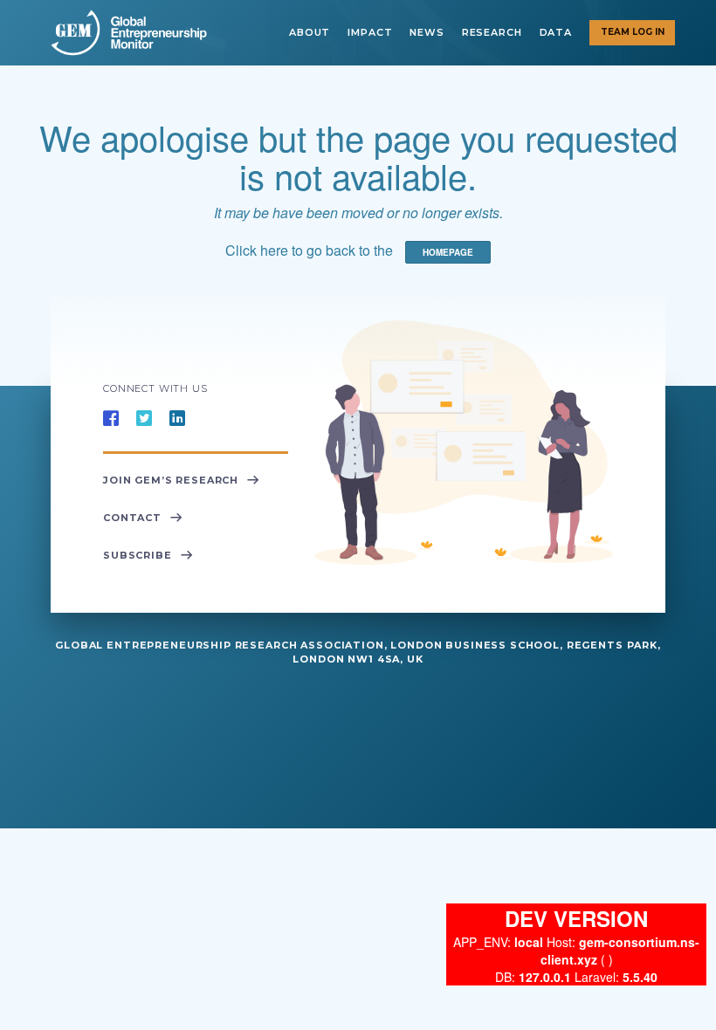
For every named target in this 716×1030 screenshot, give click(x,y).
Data (556, 32)
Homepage (448, 252)
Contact (132, 518)
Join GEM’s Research (170, 480)
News (427, 32)
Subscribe (137, 555)
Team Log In (632, 32)
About (309, 32)
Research (492, 32)
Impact (370, 32)
